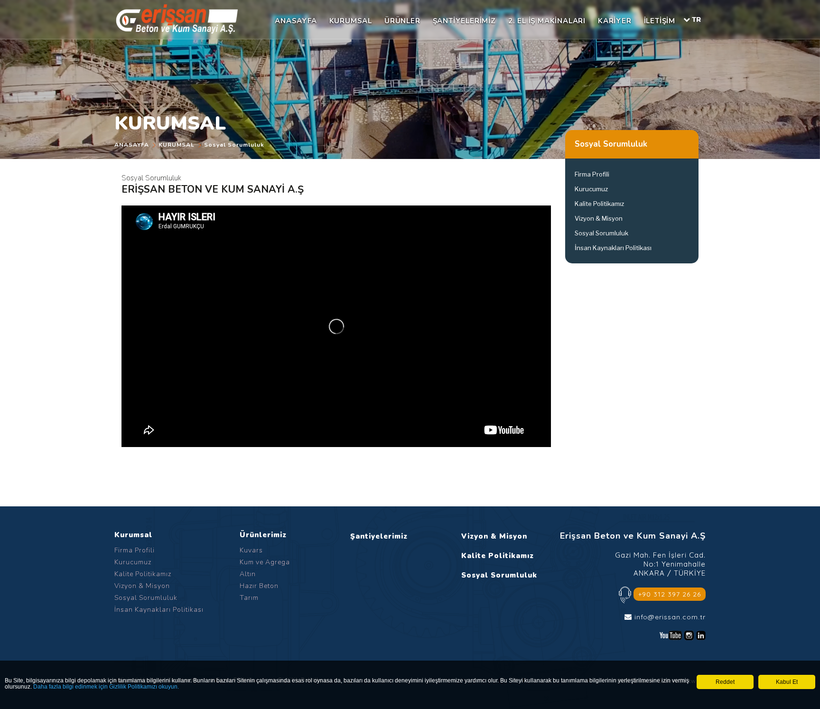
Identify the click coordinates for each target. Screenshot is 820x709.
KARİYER (615, 21)
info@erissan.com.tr (670, 617)
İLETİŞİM (659, 21)
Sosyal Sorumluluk (234, 145)
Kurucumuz (591, 189)
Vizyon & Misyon (599, 218)
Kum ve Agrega (265, 562)
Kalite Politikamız (599, 203)
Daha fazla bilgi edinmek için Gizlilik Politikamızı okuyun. (106, 686)
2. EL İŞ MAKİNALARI (547, 21)
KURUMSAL (350, 21)
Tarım (249, 597)
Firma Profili (592, 174)
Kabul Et (787, 682)
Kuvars (251, 550)
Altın (248, 573)
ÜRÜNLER (402, 21)
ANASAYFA (296, 21)
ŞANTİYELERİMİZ (464, 21)
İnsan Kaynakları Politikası (613, 248)
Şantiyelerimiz (379, 536)
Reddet (725, 682)
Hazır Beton (259, 585)
